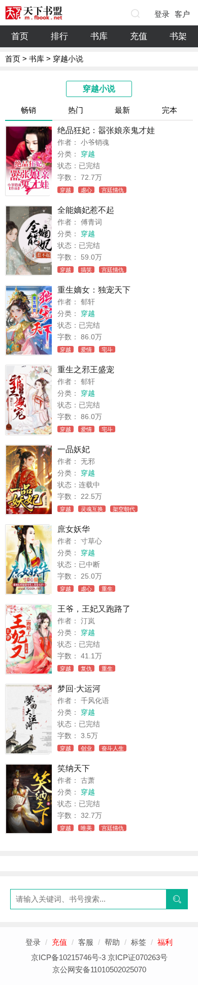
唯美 (86, 828)
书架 (178, 36)
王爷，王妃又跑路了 (93, 609)
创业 (86, 748)
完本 (169, 110)
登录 (162, 14)
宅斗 (107, 349)
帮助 (112, 942)
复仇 (86, 668)
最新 (122, 110)
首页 (19, 36)
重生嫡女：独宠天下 (93, 289)
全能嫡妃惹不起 (85, 210)
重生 (107, 589)
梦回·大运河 (79, 688)
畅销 (28, 110)
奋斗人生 (113, 748)
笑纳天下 (73, 768)
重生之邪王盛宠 (85, 369)
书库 (99, 36)
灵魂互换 (92, 509)
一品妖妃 (73, 449)
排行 (59, 36)
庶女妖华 (73, 529)
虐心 (86, 190)
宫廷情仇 (113, 190)
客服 (85, 942)
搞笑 (86, 270)
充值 (138, 36)
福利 (165, 942)
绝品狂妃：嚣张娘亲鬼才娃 (106, 130)
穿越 (88, 154)
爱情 (86, 349)
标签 (138, 942)
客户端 (182, 16)
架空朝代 (124, 509)
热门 (75, 110)
